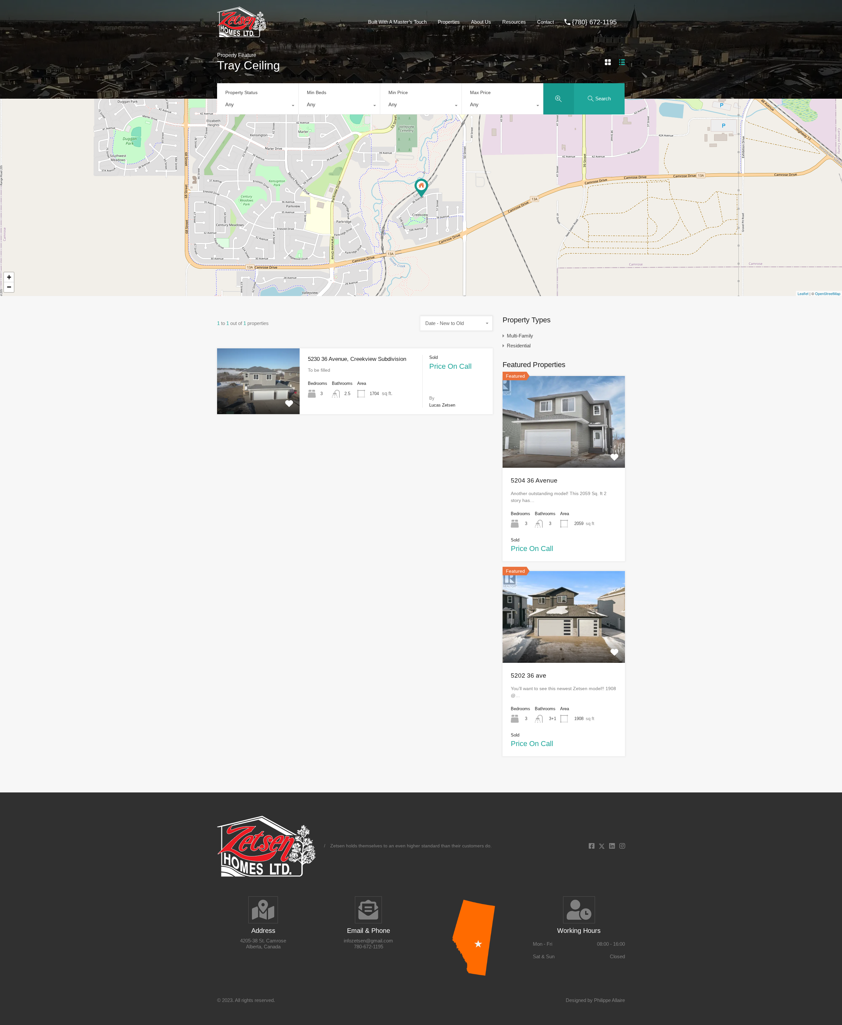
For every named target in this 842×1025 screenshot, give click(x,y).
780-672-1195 (368, 946)
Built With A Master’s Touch (397, 22)
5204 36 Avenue (534, 480)
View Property (258, 401)
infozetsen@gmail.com (368, 940)
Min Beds (316, 92)
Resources (514, 22)
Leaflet (803, 293)
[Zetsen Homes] (241, 34)
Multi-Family (520, 335)
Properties (449, 22)
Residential (519, 345)
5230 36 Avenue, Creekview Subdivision (357, 359)
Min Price (398, 92)
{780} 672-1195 (594, 22)
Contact (545, 22)
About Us (481, 22)
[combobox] (257, 106)
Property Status (241, 92)
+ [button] (9, 277)
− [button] (9, 287)
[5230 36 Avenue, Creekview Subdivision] (421, 188)
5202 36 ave (528, 675)
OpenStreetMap (827, 293)
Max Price (480, 92)
